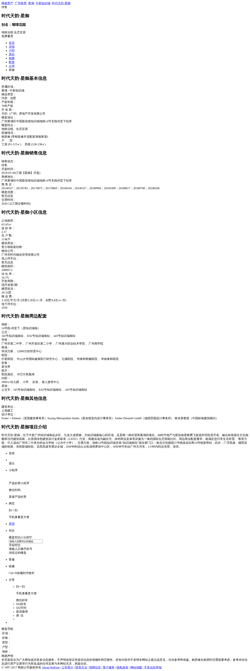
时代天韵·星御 (61, 3)
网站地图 (136, 667)
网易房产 (7, 3)
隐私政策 (122, 667)
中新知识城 (43, 3)
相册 (12, 58)
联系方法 (81, 667)
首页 (12, 42)
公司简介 (67, 667)
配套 (12, 62)
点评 (12, 66)
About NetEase (51, 667)
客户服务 (109, 667)
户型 (12, 50)
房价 (12, 54)
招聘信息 (95, 667)
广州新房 (21, 3)
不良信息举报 (153, 667)
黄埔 (31, 3)
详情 (12, 46)
